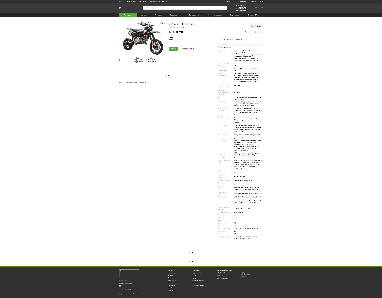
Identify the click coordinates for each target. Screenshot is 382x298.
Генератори (217, 15)
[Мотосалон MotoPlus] (129, 273)
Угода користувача (155, 1)
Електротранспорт (196, 15)
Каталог (121, 1)
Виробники (234, 15)
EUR (234, 1)
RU (166, 1)
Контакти (145, 1)
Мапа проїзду (244, 276)
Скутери (158, 15)
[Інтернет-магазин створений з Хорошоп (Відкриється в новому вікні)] (129, 295)
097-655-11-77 (241, 5)
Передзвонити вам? (241, 10)
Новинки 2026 (253, 15)
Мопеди (144, 15)
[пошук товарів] (225, 8)
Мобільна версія (126, 289)
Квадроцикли (175, 15)
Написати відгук (181, 27)
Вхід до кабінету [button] (197, 273)
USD (230, 1)
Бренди (127, 1)
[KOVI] (163, 23)
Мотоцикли (128, 15)
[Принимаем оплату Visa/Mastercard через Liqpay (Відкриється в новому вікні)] (134, 285)
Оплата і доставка (136, 1)
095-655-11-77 (241, 8)
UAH (227, 1)
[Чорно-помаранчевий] (171, 41)
